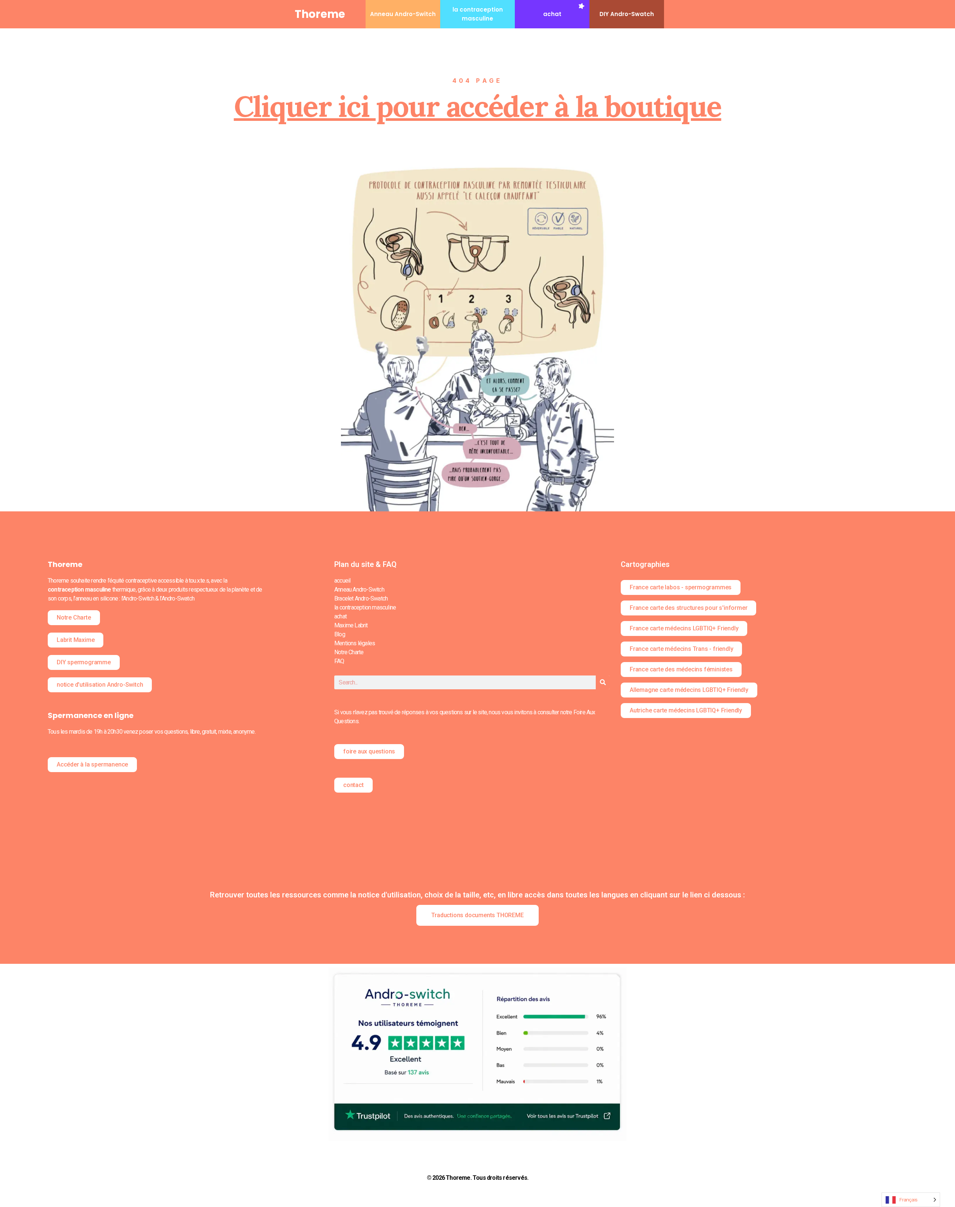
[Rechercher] (603, 682)
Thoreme (320, 14)
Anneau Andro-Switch (403, 14)
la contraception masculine (365, 607)
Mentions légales (354, 643)
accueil (342, 580)
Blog (339, 634)
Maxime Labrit (351, 625)
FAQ (339, 661)
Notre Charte (348, 652)
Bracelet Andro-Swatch (361, 598)
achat (552, 14)
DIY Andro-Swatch (626, 14)
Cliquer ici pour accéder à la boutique (477, 106)
